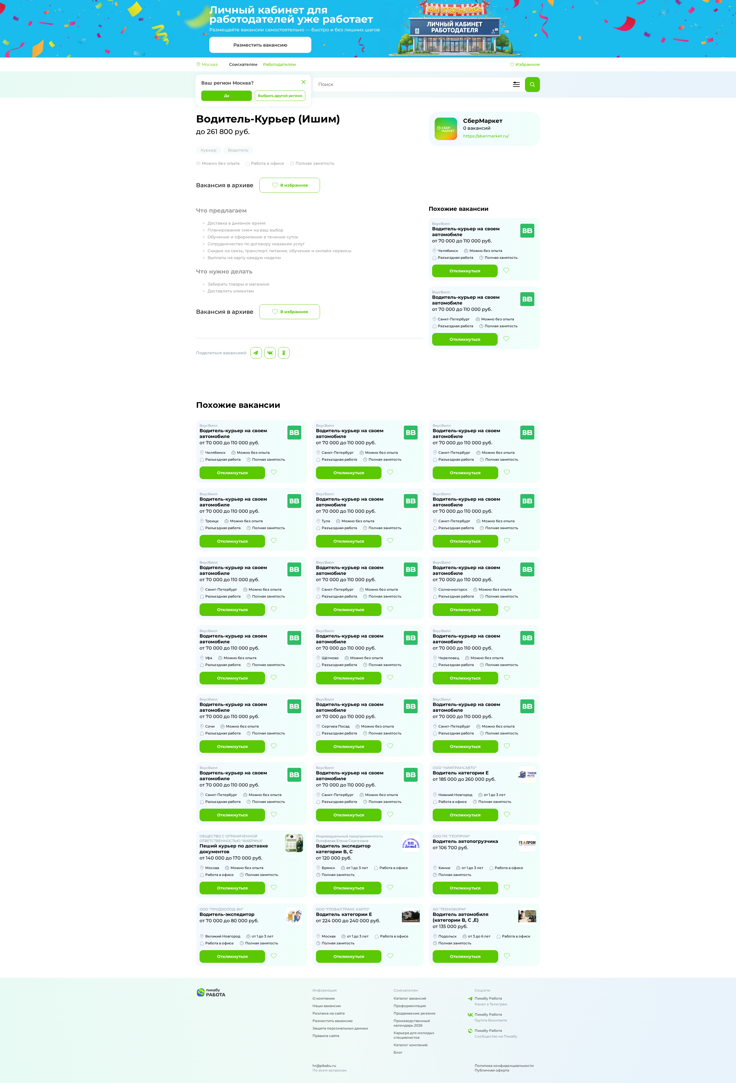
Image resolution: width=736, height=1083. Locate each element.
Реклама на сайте (329, 1013)
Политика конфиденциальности (504, 1065)
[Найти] (532, 84)
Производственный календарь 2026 (412, 1023)
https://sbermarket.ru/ (486, 136)
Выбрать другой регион (280, 95)
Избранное (527, 64)
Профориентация (410, 1006)
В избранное (294, 185)
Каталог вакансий (410, 998)
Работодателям (279, 64)
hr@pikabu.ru (324, 1065)
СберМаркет (483, 120)
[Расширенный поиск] (516, 85)
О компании (324, 998)
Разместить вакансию (333, 1021)
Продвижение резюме (415, 1013)
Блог (398, 1052)
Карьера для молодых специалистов (414, 1035)
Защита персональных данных (340, 1028)
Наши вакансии (327, 1006)
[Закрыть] (304, 82)
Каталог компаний (411, 1045)
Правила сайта (326, 1036)
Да (226, 95)
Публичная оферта (492, 1070)
